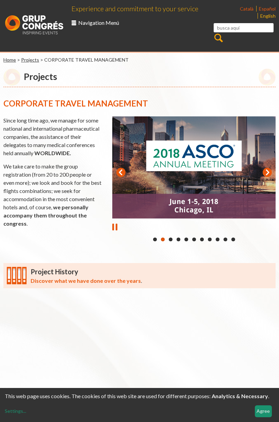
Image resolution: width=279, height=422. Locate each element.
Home (9, 60)
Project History (54, 271)
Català (247, 9)
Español (267, 9)
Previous (121, 172)
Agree (263, 411)
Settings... (15, 411)
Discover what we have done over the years (86, 280)
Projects (30, 60)
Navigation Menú (98, 22)
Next (267, 172)
